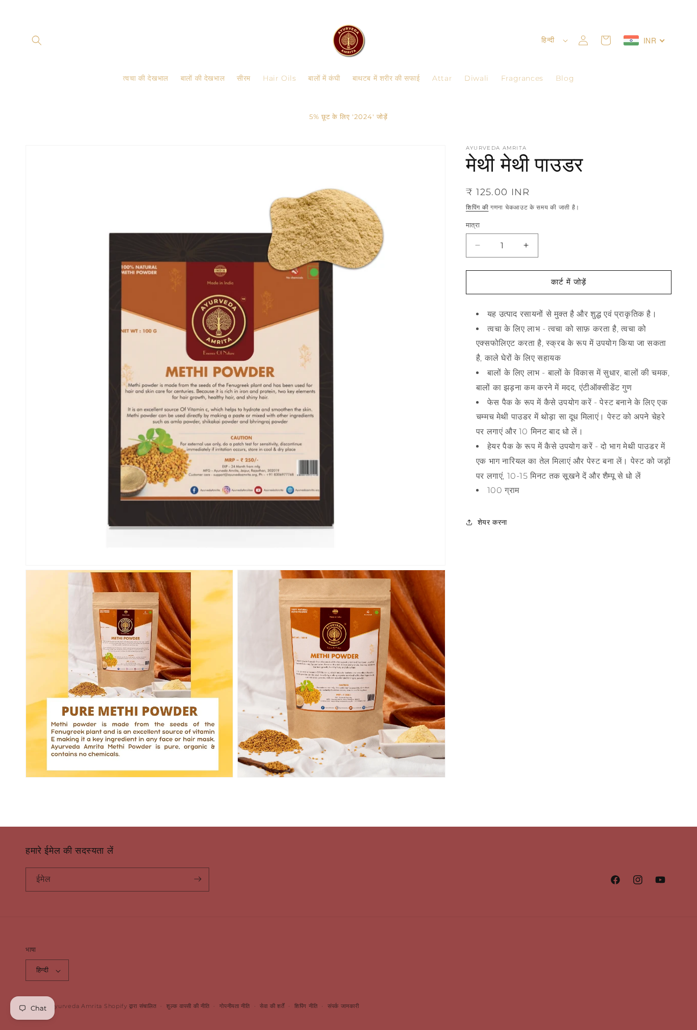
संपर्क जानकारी (343, 1006)
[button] (37, 40)
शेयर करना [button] (492, 521)
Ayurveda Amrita (77, 1006)
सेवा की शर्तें (272, 1006)
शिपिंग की (477, 207)
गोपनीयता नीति (234, 1006)
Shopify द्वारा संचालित (130, 1006)
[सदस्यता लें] (197, 879)
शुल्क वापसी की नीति (187, 1006)
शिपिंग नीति (305, 1006)
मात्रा (473, 225)
